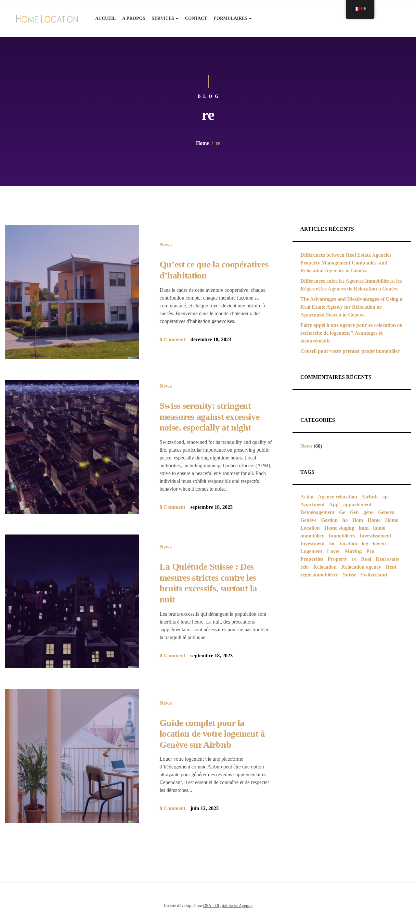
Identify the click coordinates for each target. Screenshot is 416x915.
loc (332, 543)
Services (163, 18)
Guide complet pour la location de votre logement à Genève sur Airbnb (212, 734)
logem (379, 543)
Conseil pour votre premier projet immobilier (350, 351)
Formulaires (230, 18)
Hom (357, 520)
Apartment (312, 504)
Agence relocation (337, 496)
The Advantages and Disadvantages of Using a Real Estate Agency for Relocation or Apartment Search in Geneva (351, 306)
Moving (353, 551)
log (365, 543)
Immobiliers (342, 535)
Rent (391, 567)
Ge (342, 512)
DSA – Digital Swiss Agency (228, 905)
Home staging (339, 528)
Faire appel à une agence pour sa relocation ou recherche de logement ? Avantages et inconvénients (351, 332)
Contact (196, 18)
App (334, 504)
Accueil (105, 18)
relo (304, 567)
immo (379, 528)
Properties (311, 559)
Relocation (325, 567)
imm (364, 528)
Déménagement (317, 512)
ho (345, 520)
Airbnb (369, 496)
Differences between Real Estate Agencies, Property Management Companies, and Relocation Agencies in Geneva (346, 262)
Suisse (349, 574)
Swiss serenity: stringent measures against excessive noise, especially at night (210, 416)
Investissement (375, 535)
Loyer (333, 551)
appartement (357, 504)
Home (202, 143)
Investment (312, 543)
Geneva (386, 512)
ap (385, 496)
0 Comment (172, 339)
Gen (354, 512)
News (166, 244)
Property (337, 559)
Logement (311, 551)
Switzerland (374, 574)
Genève (308, 520)
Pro (370, 551)
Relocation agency (361, 567)
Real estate (387, 559)
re (354, 559)
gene (368, 512)
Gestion (329, 520)
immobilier (312, 535)
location (348, 543)
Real (366, 559)
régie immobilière (319, 574)
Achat (307, 496)
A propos (133, 18)
